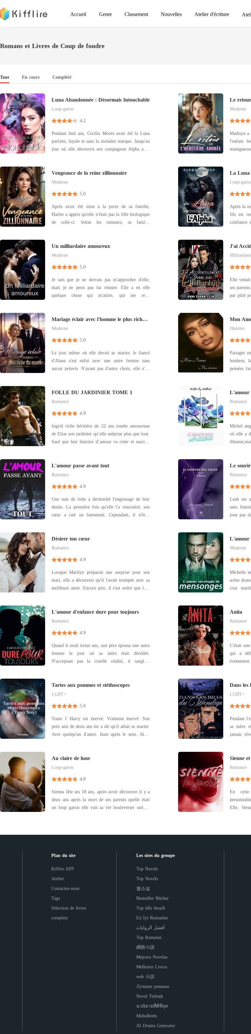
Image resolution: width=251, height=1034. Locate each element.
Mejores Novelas (151, 957)
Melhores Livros (151, 966)
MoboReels (146, 1015)
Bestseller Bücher (152, 898)
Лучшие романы (152, 986)
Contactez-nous (65, 888)
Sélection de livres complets (68, 913)
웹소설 (143, 888)
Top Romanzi (148, 937)
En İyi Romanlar (152, 917)
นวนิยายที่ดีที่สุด (152, 1006)
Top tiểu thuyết (150, 908)
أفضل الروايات (150, 927)
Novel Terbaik (149, 996)
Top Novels (147, 868)
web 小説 (145, 976)
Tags (55, 898)
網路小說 (145, 947)
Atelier (57, 878)
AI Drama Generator (155, 1025)
